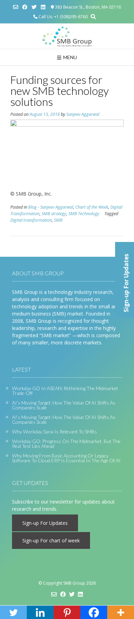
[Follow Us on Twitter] (34, 7)
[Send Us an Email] (15, 7)
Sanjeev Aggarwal (82, 114)
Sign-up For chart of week (51, 540)
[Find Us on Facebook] (24, 7)
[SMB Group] (67, 36)
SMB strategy (54, 214)
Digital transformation (31, 220)
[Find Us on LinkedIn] (43, 7)
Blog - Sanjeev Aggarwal (50, 207)
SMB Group (74, 583)
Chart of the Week (91, 207)
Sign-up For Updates (45, 523)
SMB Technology (83, 214)
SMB (58, 220)
